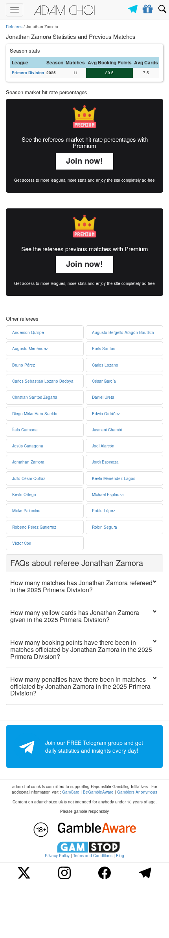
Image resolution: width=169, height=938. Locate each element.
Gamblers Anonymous (137, 792)
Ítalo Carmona (25, 430)
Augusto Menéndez (30, 348)
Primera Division (28, 72)
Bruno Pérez (23, 365)
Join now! (84, 160)
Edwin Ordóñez (106, 413)
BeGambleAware (98, 792)
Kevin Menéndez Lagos (113, 478)
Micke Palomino (26, 510)
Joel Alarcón (103, 446)
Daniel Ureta (103, 397)
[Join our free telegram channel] (134, 7)
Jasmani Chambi (107, 430)
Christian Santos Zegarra (34, 397)
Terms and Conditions (92, 855)
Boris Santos (103, 348)
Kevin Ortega (24, 494)
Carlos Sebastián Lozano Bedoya (42, 381)
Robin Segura (104, 527)
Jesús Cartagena (27, 446)
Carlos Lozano (105, 365)
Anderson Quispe (28, 332)
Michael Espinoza (108, 494)
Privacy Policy (57, 855)
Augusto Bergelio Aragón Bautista (123, 332)
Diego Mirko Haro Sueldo (34, 413)
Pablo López (103, 510)
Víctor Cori (21, 543)
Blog (120, 855)
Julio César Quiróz (28, 478)
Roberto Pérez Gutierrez (34, 527)
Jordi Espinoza (105, 462)
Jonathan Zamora (28, 462)
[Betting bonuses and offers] (148, 7)
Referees (14, 26)
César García (104, 381)
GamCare (70, 792)
